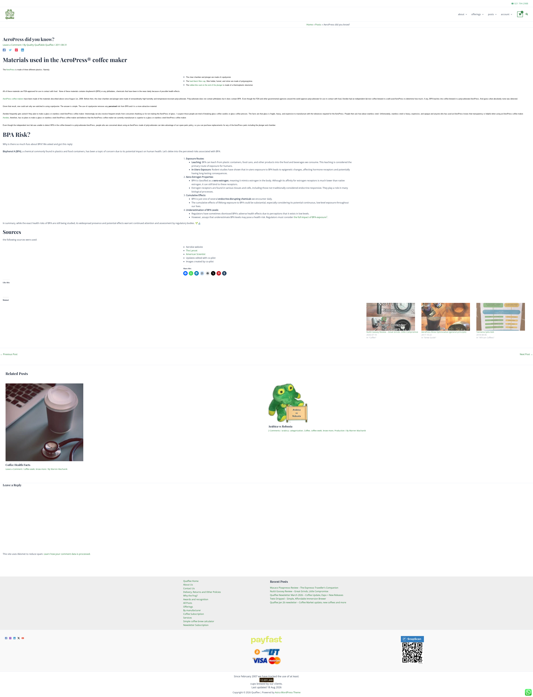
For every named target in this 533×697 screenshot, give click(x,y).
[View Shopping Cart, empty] (520, 14)
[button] (465, 14)
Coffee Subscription (193, 613)
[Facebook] (4, 49)
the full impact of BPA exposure (310, 217)
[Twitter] (10, 49)
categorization (296, 430)
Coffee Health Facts (18, 465)
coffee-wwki (29, 469)
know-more (41, 469)
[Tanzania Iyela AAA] (502, 317)
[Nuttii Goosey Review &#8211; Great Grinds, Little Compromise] (392, 317)
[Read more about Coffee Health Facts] (44, 422)
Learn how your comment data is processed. (67, 553)
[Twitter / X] (18, 638)
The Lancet (191, 250)
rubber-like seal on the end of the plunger (206, 85)
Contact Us (189, 588)
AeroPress (10, 70)
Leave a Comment (12, 44)
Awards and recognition (195, 599)
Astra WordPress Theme (288, 692)
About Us (188, 584)
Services (187, 617)
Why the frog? (190, 595)
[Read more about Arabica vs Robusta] (288, 402)
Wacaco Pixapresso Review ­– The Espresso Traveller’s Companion (304, 587)
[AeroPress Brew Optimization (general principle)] (447, 317)
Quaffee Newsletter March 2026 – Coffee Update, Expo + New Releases (306, 595)
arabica (285, 430)
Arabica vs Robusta (280, 426)
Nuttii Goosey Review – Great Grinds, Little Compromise (392, 332)
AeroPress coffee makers (13, 99)
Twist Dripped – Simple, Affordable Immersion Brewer (298, 598)
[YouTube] (23, 638)
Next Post (526, 354)
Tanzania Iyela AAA (485, 332)
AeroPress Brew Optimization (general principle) (443, 332)
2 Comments (274, 430)
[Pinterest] (16, 49)
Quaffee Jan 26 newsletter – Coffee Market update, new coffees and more (308, 602)
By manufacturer (192, 610)
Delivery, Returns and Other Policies (202, 592)
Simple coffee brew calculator (198, 621)
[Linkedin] (22, 49)
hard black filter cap (197, 81)
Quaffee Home (190, 581)
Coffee (307, 430)
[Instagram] (10, 638)
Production (340, 430)
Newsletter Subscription (195, 625)
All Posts (187, 603)
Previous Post (8, 354)
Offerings (188, 606)
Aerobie (6, 118)
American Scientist (195, 254)
